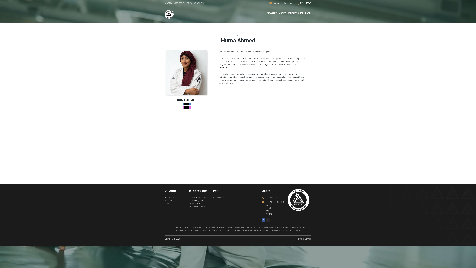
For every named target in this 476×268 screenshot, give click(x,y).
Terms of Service (304, 239)
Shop (300, 13)
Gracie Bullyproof (196, 200)
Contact (292, 13)
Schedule (169, 200)
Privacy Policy (219, 197)
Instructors (169, 197)
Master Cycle (194, 203)
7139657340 (305, 3)
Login (308, 13)
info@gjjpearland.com (282, 3)
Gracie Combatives (197, 197)
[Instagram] (268, 220)
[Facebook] (263, 220)
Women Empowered (198, 206)
